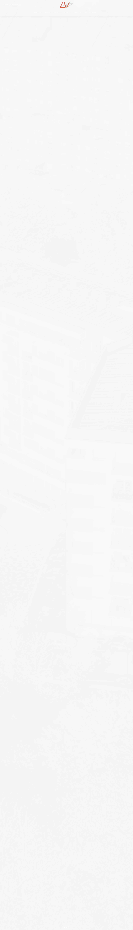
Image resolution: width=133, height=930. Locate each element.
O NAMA (67, 13)
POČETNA (38, 13)
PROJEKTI (57, 13)
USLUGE (48, 13)
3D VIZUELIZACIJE (80, 13)
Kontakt (93, 13)
